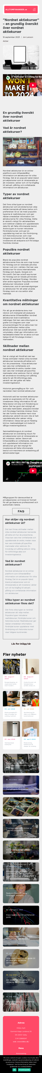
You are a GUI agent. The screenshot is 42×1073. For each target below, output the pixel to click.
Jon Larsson (28, 37)
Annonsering (21, 1053)
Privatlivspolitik (24, 1070)
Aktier (5, 41)
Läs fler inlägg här (21, 644)
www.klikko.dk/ (23, 1042)
